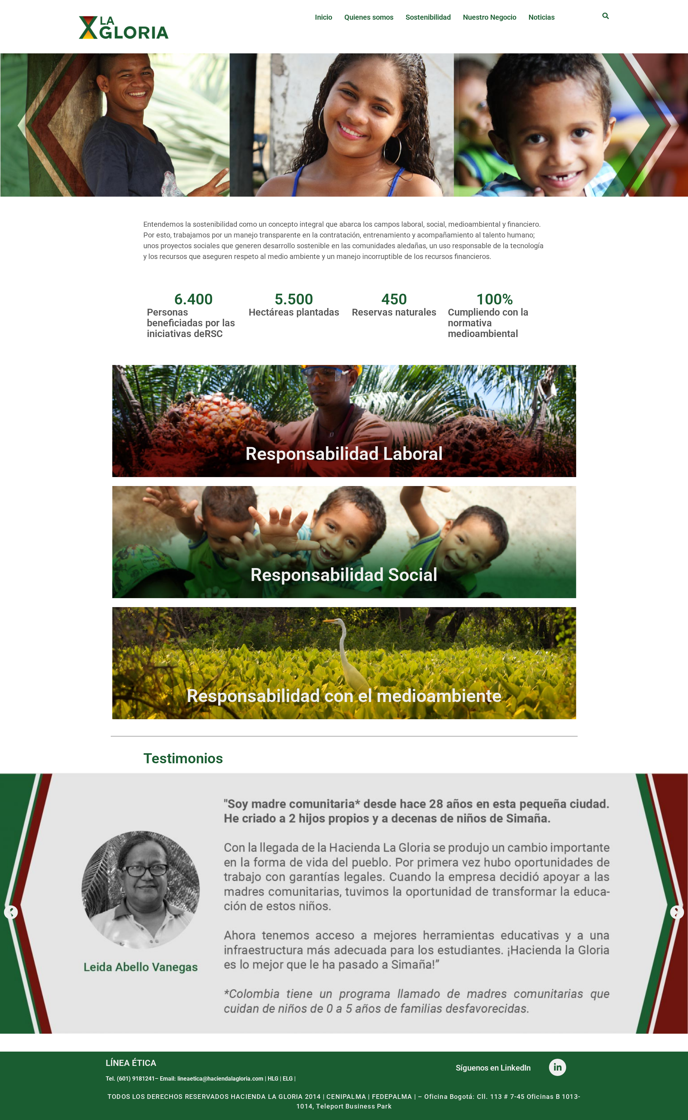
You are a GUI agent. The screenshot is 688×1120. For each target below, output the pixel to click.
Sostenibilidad (428, 17)
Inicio (323, 17)
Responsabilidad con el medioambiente (344, 696)
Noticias (542, 17)
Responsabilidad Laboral (344, 453)
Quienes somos (368, 17)
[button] (11, 912)
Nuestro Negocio (489, 17)
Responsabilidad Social (344, 574)
